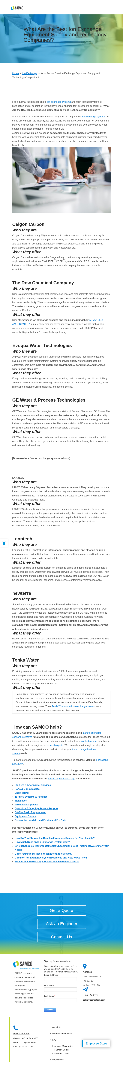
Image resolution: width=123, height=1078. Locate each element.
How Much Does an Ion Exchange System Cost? (42, 842)
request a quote (55, 745)
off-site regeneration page (61, 778)
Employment (58, 1059)
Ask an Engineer (61, 923)
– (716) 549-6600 (24, 1042)
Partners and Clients (62, 1033)
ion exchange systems (59, 102)
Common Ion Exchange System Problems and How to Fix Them (51, 857)
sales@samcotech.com (94, 1000)
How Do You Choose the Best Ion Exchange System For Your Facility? (55, 838)
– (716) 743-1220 (23, 1046)
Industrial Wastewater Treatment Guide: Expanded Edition (62, 1050)
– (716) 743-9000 (25, 1038)
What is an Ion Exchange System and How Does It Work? (47, 861)
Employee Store (96, 1043)
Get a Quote (61, 910)
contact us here (89, 741)
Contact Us (61, 937)
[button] (4, 543)
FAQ (54, 1040)
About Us (56, 1027)
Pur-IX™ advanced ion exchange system (74, 706)
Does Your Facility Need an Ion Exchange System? (43, 853)
